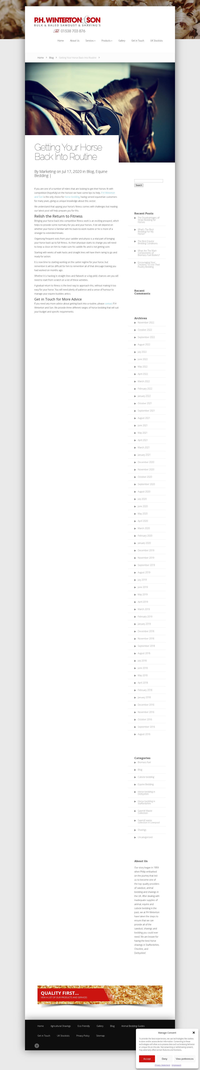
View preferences (185, 1058)
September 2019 (146, 565)
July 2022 (142, 351)
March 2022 (144, 381)
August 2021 (144, 418)
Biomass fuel (144, 762)
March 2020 (144, 528)
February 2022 (145, 388)
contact (108, 303)
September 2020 (146, 484)
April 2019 (143, 601)
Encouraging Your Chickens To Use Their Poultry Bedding (149, 264)
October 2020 (145, 476)
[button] (193, 1032)
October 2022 (145, 329)
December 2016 (146, 704)
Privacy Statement (162, 1065)
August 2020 (144, 491)
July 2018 (142, 660)
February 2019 (145, 616)
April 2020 (143, 520)
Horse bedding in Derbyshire (146, 792)
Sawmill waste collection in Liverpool (149, 821)
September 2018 (146, 645)
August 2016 (144, 734)
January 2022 (144, 395)
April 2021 (143, 440)
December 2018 (146, 631)
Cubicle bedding (146, 776)
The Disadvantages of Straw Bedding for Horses (148, 220)
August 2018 (144, 653)
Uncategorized (145, 837)
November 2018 (146, 638)
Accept (147, 1058)
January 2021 (144, 454)
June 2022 (143, 359)
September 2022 (146, 337)
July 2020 (142, 498)
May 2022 (143, 366)
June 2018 (143, 667)
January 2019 (144, 623)
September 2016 (146, 726)
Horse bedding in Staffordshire (146, 802)
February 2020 (145, 535)
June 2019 (143, 587)
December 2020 (146, 462)
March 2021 (144, 447)
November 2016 (146, 712)
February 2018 (145, 690)
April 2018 (143, 682)
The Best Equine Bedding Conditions (148, 242)
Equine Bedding (146, 784)
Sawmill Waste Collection (145, 811)
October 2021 (145, 403)
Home (41, 57)
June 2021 (143, 425)
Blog (51, 57)
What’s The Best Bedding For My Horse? (146, 231)
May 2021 (143, 432)
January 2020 (144, 542)
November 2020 (146, 469)
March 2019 (144, 609)
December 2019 (146, 550)
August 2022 (144, 344)
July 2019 (142, 579)
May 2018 (143, 675)
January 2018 (144, 697)
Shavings (142, 829)
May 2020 (143, 513)
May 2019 (143, 594)
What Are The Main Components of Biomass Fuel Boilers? (149, 253)
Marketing (47, 171)
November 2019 (146, 557)
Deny (164, 1058)
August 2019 (144, 572)
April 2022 (143, 373)
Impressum (176, 1065)
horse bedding (72, 196)
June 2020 (143, 506)
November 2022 (146, 322)
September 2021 (146, 410)
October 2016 (145, 719)
